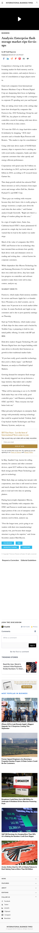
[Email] (24, 59)
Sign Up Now (27, 687)
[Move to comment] (28, 59)
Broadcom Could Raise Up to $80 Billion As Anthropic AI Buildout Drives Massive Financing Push (19, 801)
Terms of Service (16, 452)
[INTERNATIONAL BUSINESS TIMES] (19, 3)
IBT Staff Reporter (10, 52)
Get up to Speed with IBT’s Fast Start (25, 682)
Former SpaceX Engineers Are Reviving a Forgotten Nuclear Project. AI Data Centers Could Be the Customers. (19, 761)
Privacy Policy (28, 452)
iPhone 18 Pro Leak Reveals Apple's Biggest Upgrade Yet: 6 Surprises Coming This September (18, 726)
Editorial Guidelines (28, 560)
